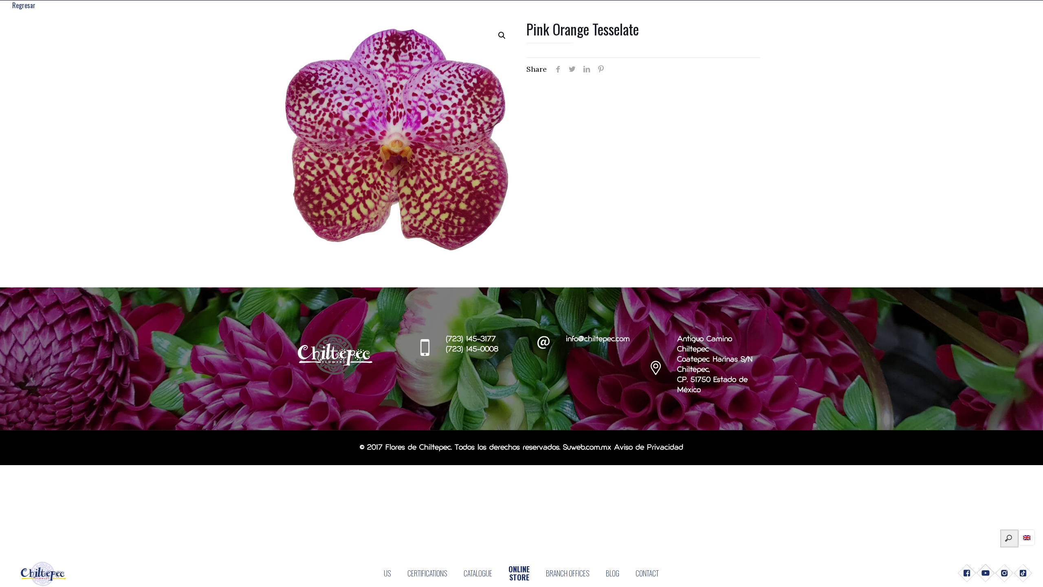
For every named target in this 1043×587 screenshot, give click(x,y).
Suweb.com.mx (587, 447)
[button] (502, 35)
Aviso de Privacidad (648, 447)
